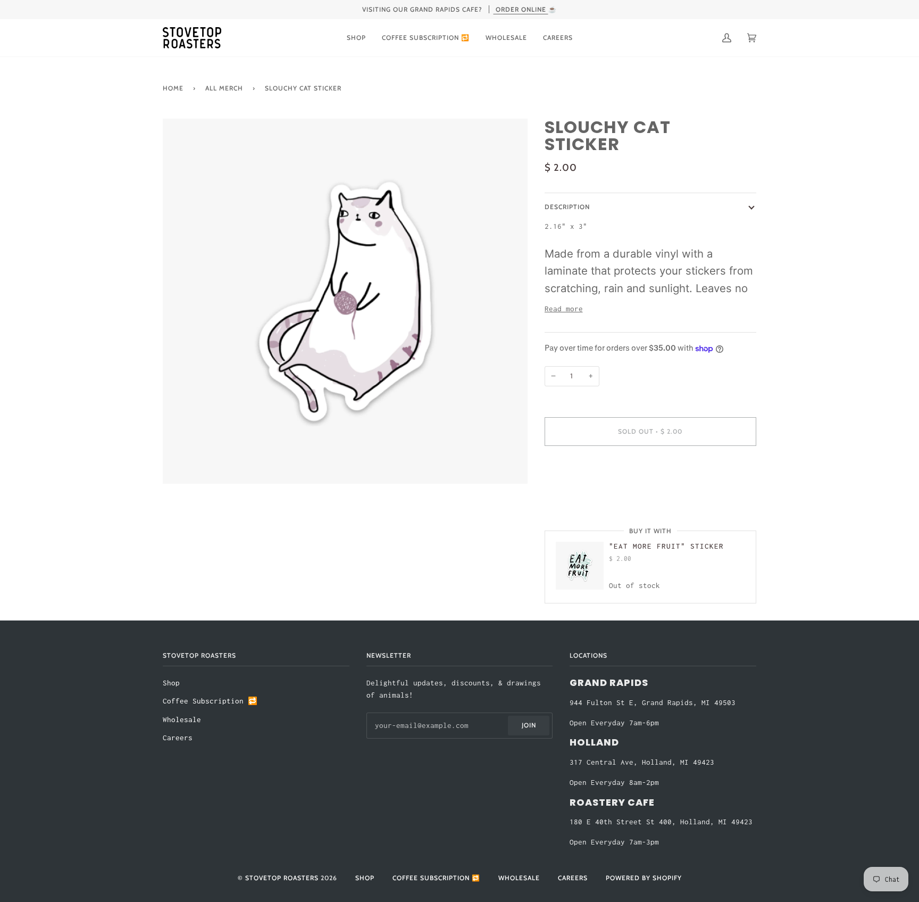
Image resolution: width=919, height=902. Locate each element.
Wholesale (182, 720)
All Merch (224, 88)
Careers (178, 738)
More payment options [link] (587, 496)
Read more (564, 309)
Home (173, 88)
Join (529, 725)
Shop (171, 683)
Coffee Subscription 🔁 (210, 701)
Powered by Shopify (644, 878)
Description (567, 207)
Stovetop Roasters (282, 878)
